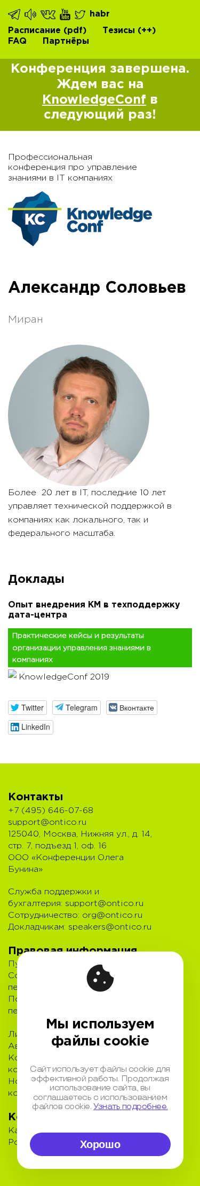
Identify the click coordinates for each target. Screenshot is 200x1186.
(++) (147, 31)
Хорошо (100, 1144)
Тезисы (118, 31)
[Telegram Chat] (15, 14)
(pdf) (74, 31)
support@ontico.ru (47, 822)
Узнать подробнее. (130, 1107)
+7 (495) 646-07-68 (50, 811)
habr (100, 14)
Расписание (34, 31)
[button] (27, 707)
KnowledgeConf (94, 100)
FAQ (17, 41)
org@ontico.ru (112, 915)
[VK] (49, 14)
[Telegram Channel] (31, 14)
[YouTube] (66, 14)
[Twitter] (81, 14)
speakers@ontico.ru (109, 927)
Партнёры (66, 41)
